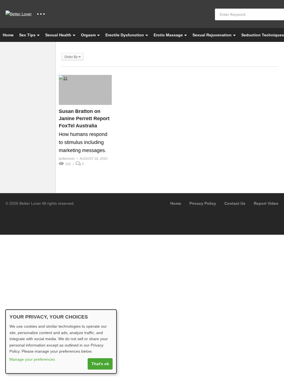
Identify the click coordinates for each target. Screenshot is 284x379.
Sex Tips (27, 35)
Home (8, 35)
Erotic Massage (168, 35)
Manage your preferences (32, 359)
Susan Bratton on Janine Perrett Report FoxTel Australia (84, 118)
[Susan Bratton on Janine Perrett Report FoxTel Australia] (85, 90)
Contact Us (234, 203)
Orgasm (88, 35)
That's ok (100, 364)
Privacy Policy (202, 203)
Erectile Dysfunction (124, 35)
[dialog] (61, 341)
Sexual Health (58, 35)
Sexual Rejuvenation (212, 35)
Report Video (266, 203)
